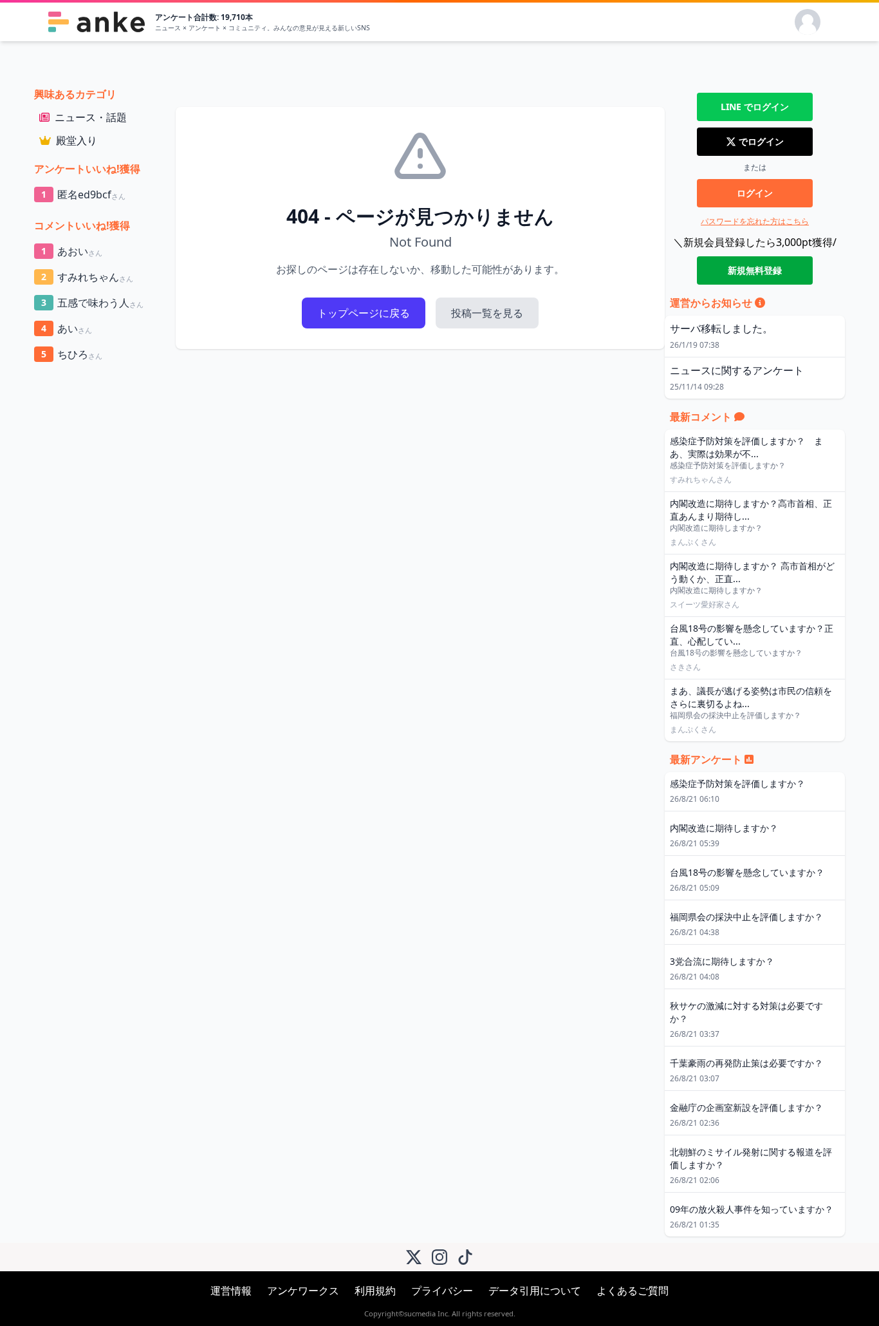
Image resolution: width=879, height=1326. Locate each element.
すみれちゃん (87, 277)
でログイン (755, 106)
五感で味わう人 (92, 303)
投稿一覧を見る (487, 313)
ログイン (755, 193)
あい (66, 328)
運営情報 (231, 1290)
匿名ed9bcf (83, 194)
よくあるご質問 (633, 1290)
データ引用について (534, 1290)
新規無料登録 (755, 270)
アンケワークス (303, 1290)
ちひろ (71, 354)
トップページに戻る (363, 313)
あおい (71, 251)
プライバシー (442, 1290)
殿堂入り (76, 140)
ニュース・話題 (91, 117)
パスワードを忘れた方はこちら (755, 221)
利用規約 (375, 1290)
